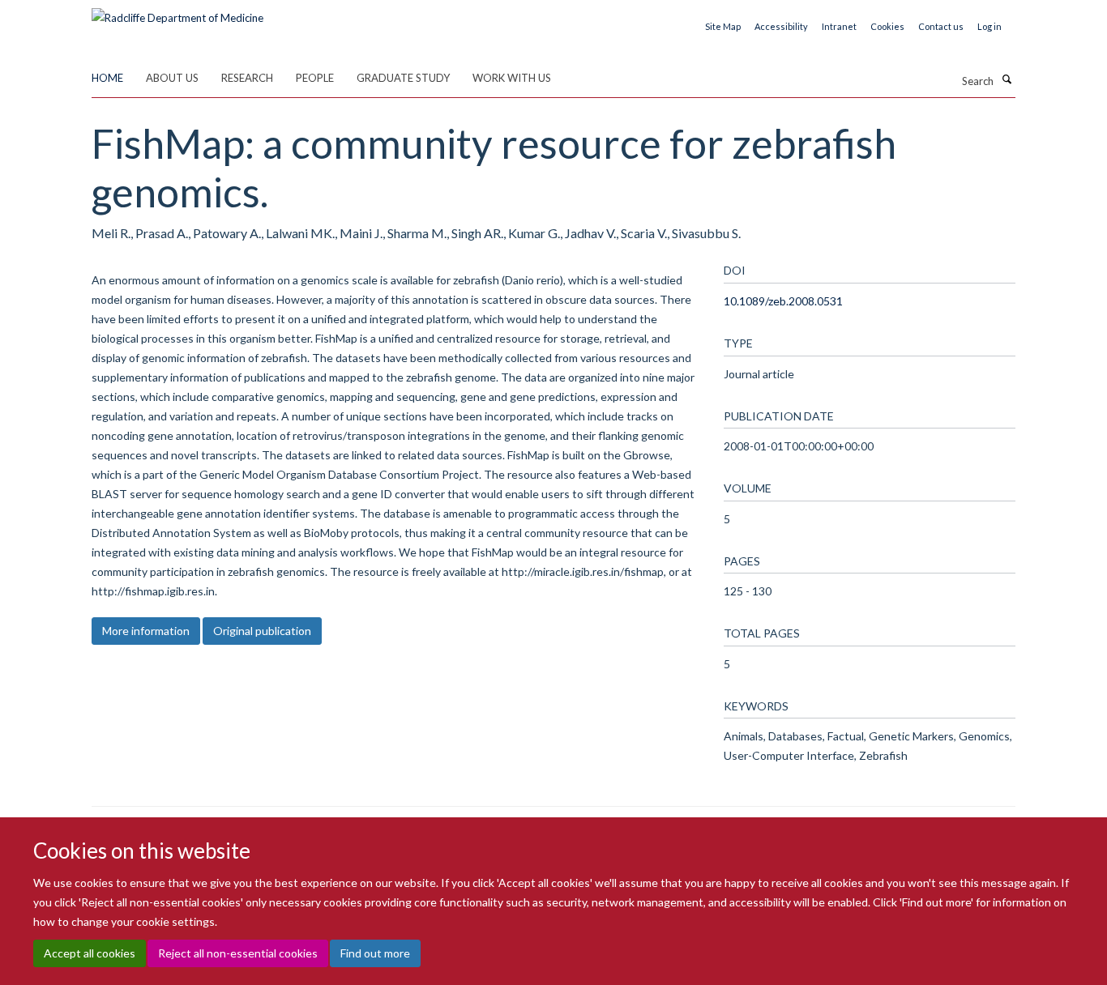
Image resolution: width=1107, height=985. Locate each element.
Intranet (839, 26)
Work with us (511, 77)
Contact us (941, 26)
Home (107, 77)
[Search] (1006, 79)
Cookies (887, 26)
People (315, 77)
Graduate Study (403, 77)
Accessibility (781, 26)
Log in (989, 26)
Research (247, 77)
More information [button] (146, 630)
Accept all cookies (89, 953)
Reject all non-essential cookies (238, 953)
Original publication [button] (262, 630)
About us (172, 77)
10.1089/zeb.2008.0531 (783, 301)
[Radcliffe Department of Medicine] (177, 12)
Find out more (375, 953)
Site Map (723, 26)
